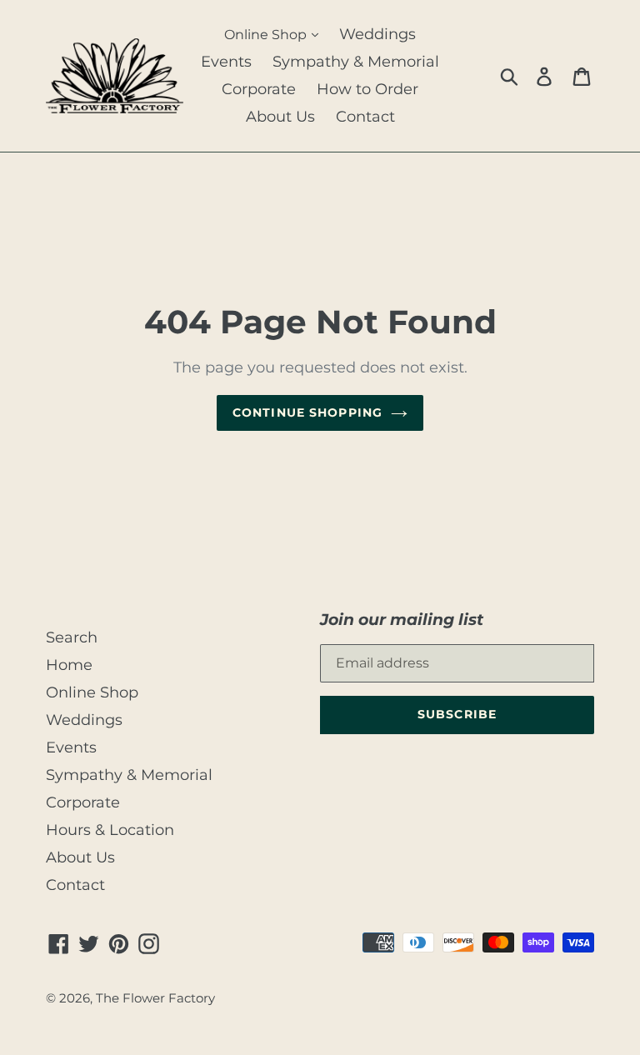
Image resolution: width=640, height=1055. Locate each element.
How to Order (367, 89)
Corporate (259, 89)
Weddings (377, 34)
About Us (280, 117)
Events (226, 61)
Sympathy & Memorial (355, 61)
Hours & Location (110, 830)
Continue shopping (307, 412)
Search (72, 637)
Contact (365, 117)
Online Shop (267, 34)
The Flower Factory (155, 998)
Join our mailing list (401, 619)
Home (69, 665)
